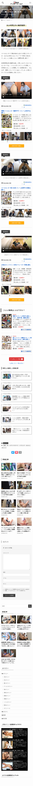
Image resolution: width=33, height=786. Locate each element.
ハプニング (22, 445)
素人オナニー (7, 683)
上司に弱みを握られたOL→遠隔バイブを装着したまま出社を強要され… (21, 387)
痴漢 (4, 715)
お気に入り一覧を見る (16, 363)
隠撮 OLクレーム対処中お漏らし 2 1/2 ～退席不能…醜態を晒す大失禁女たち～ (22, 317)
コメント (6, 552)
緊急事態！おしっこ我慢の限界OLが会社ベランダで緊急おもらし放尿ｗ (21, 398)
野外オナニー (7, 705)
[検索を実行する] (30, 606)
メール (4, 578)
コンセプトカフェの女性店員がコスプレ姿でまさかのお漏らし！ (21, 408)
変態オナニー (7, 698)
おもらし (6, 443)
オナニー (5, 673)
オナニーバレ (7, 708)
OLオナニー (7, 680)
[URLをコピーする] (20, 452)
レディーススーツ (14, 445)
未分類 (5, 718)
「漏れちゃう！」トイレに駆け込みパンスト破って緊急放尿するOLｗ (21, 430)
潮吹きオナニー (7, 692)
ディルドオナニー (8, 686)
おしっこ (4, 447)
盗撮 (5, 445)
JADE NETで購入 (16, 146)
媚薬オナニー (7, 695)
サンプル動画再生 (27, 329)
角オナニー (6, 689)
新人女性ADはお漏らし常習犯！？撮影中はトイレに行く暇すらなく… (21, 376)
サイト (4, 583)
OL (7, 445)
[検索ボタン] (3, 3)
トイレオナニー (7, 702)
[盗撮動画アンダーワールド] (16, 3)
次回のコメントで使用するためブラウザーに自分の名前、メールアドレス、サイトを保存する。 (17, 590)
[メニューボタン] (30, 3)
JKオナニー (6, 677)
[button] (7, 141)
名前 (4, 572)
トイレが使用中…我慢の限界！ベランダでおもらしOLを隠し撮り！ (21, 419)
